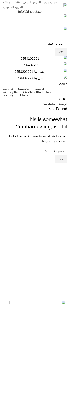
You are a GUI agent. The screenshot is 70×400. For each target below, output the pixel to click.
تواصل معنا (55, 380)
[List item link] (35, 365)
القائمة (59, 348)
